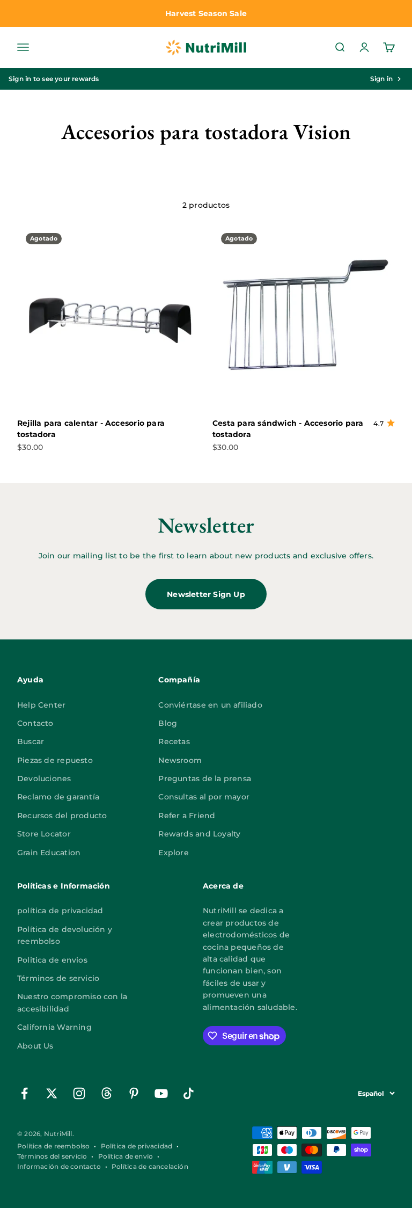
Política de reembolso (53, 1146)
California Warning (54, 1027)
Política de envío (125, 1156)
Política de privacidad (137, 1146)
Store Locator (44, 834)
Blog (167, 723)
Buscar (30, 741)
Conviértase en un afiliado (210, 705)
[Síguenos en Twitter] (52, 1093)
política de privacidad (60, 910)
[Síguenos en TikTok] (188, 1093)
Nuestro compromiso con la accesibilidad (72, 1002)
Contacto (35, 723)
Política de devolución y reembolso (64, 935)
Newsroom (180, 760)
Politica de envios (52, 960)
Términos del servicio (52, 1156)
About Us (35, 1046)
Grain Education (48, 852)
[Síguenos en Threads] (106, 1093)
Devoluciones (44, 778)
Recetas (173, 741)
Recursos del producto (62, 815)
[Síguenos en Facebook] (24, 1093)
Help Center (41, 705)
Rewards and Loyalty (199, 834)
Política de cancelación (150, 1166)
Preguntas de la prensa (204, 778)
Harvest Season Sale (206, 13)
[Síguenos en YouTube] (161, 1093)
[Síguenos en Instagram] (79, 1093)
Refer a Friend (186, 815)
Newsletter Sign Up (206, 594)
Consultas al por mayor (203, 797)
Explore (173, 852)
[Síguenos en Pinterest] (134, 1093)
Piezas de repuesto (55, 760)
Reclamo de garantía (58, 797)
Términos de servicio (58, 978)
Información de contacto (59, 1166)
